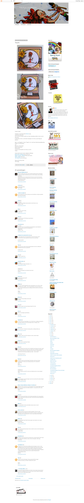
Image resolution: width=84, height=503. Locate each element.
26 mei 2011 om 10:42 (22, 220)
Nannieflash (20, 436)
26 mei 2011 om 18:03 (22, 293)
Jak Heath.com (52, 219)
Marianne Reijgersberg (22, 172)
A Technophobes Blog (54, 279)
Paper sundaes (18, 156)
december (52, 324)
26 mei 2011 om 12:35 (22, 251)
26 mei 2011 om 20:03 (22, 330)
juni (51, 333)
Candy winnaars (53, 371)
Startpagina (17, 24)
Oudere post (43, 478)
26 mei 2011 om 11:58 (22, 241)
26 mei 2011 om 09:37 (22, 189)
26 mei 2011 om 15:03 (22, 265)
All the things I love (53, 210)
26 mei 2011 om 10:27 (22, 205)
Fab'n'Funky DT (53, 367)
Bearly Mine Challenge (19, 154)
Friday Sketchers (53, 309)
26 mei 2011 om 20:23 (22, 343)
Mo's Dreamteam (53, 368)
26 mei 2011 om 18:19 (22, 301)
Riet (18, 311)
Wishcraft (51, 245)
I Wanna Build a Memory (54, 236)
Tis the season (52, 362)
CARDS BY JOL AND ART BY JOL (24, 235)
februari (51, 378)
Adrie (19, 216)
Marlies (19, 418)
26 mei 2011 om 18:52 (22, 307)
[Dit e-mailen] (27, 165)
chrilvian (19, 185)
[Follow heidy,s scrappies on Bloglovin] (52, 66)
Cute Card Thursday (53, 201)
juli (51, 332)
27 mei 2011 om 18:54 (22, 423)
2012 (50, 321)
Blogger (49, 499)
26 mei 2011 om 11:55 (22, 231)
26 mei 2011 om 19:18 (22, 316)
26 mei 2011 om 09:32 (22, 181)
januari (51, 379)
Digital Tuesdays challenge (20, 155)
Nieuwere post (17, 478)
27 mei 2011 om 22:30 (22, 454)
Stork (51, 347)
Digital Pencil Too (53, 262)
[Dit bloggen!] (28, 165)
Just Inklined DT (53, 364)
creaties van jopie (21, 192)
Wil (18, 209)
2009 (50, 383)
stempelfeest (20, 444)
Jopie (19, 394)
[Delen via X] (29, 165)
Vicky (19, 347)
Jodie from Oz (52, 300)
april (51, 375)
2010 (50, 381)
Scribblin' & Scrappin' (54, 227)
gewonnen (29, 24)
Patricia (19, 276)
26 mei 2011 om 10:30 (22, 213)
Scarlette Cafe (52, 359)
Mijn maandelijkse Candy (54, 338)
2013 (50, 320)
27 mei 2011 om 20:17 (22, 432)
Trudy (19, 200)
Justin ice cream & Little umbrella (56, 355)
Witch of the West (53, 361)
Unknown (19, 319)
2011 (50, 323)
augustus (52, 330)
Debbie (19, 284)
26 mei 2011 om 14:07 (22, 257)
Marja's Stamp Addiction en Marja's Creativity (26, 385)
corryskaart (20, 224)
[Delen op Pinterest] (32, 165)
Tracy (19, 304)
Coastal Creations (53, 292)
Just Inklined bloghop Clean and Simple (57, 370)
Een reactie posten (20, 476)
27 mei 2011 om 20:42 (22, 441)
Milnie (19, 403)
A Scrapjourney (52, 193)
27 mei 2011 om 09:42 (22, 391)
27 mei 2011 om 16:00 (22, 415)
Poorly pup (52, 344)
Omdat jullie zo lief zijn (54, 353)
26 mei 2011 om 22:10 (22, 366)
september (52, 329)
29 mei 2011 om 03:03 (22, 465)
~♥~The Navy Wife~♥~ (22, 468)
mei (51, 335)
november (52, 326)
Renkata (19, 340)
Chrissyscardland (53, 178)
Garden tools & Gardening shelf (55, 358)
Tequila (51, 342)
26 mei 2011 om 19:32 (22, 324)
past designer (23, 24)
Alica (19, 457)
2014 (50, 318)
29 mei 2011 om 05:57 (22, 473)
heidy (55, 108)
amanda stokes (21, 261)
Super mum (52, 339)
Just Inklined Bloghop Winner (55, 365)
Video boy (52, 345)
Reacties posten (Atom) (24, 480)
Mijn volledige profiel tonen (53, 117)
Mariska (27, 133)
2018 (50, 315)
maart (51, 376)
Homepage (31, 478)
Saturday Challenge (53, 190)
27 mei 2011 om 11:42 (22, 406)
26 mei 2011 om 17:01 (22, 280)
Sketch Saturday (53, 187)
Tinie (19, 245)
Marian (19, 297)
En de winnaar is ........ (54, 336)
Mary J (19, 334)
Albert (51, 341)
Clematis (51, 348)
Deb (18, 377)
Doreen (19, 327)
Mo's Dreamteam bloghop (54, 350)
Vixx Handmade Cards (54, 253)
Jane (19, 254)
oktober (51, 327)
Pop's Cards (52, 271)
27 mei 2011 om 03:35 (22, 381)
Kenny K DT (52, 356)
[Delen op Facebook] (31, 165)
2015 (50, 317)
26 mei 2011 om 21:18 (22, 355)
